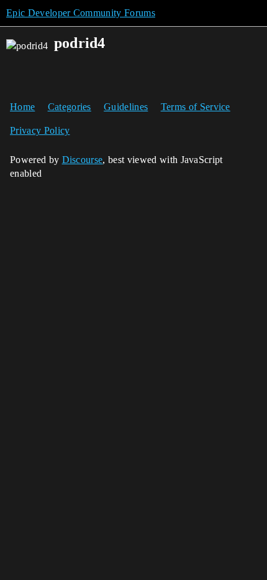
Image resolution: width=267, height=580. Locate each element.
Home (22, 106)
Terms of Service (195, 106)
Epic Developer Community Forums (80, 12)
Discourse (82, 159)
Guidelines (126, 106)
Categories (69, 106)
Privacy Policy (40, 130)
